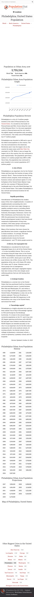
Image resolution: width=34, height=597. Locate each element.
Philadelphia (17, 25)
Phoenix (10, 566)
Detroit (10, 569)
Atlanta (20, 559)
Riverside (15, 582)
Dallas (21, 556)
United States (25, 23)
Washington (22, 563)
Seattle (20, 569)
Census (8, 594)
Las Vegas (21, 579)
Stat (18, 7)
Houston (10, 556)
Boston (21, 566)
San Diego (23, 573)
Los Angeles (9, 553)
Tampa (22, 576)
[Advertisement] (17, 47)
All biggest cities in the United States (17, 585)
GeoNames (14, 594)
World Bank (18, 592)
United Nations (27, 592)
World (4, 23)
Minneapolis (10, 576)
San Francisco (9, 573)
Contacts (27, 590)
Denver (9, 579)
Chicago (22, 553)
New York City (25, 149)
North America (13, 23)
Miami (10, 559)
